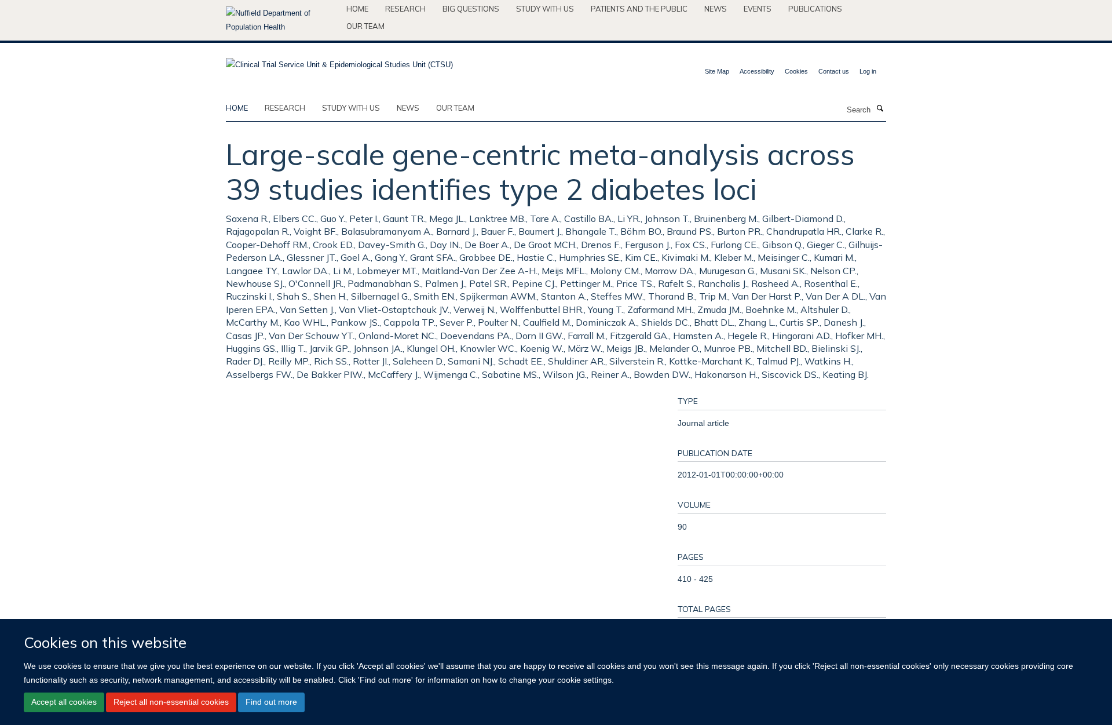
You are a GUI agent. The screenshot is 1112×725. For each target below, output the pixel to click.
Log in (867, 71)
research (285, 107)
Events (757, 8)
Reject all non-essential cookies (171, 701)
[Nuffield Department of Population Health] (282, 20)
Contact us (833, 71)
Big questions (470, 8)
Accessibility (757, 71)
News (715, 8)
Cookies (796, 71)
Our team (365, 26)
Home (357, 8)
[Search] (879, 109)
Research (405, 8)
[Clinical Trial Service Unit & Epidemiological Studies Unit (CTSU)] (339, 61)
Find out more (271, 701)
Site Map (717, 71)
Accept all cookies (64, 701)
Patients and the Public (639, 8)
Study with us (545, 8)
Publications (815, 8)
